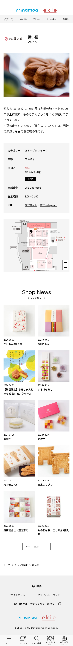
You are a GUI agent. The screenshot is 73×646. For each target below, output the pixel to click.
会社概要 (36, 586)
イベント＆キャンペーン (8, 19)
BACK (36, 547)
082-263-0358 (33, 187)
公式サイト (31, 205)
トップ (7, 564)
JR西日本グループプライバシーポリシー (34, 604)
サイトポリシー (19, 595)
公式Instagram (48, 205)
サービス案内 (51, 19)
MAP (30, 179)
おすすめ (23, 19)
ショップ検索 (21, 564)
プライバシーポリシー (50, 595)
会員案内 (66, 19)
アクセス (36, 19)
